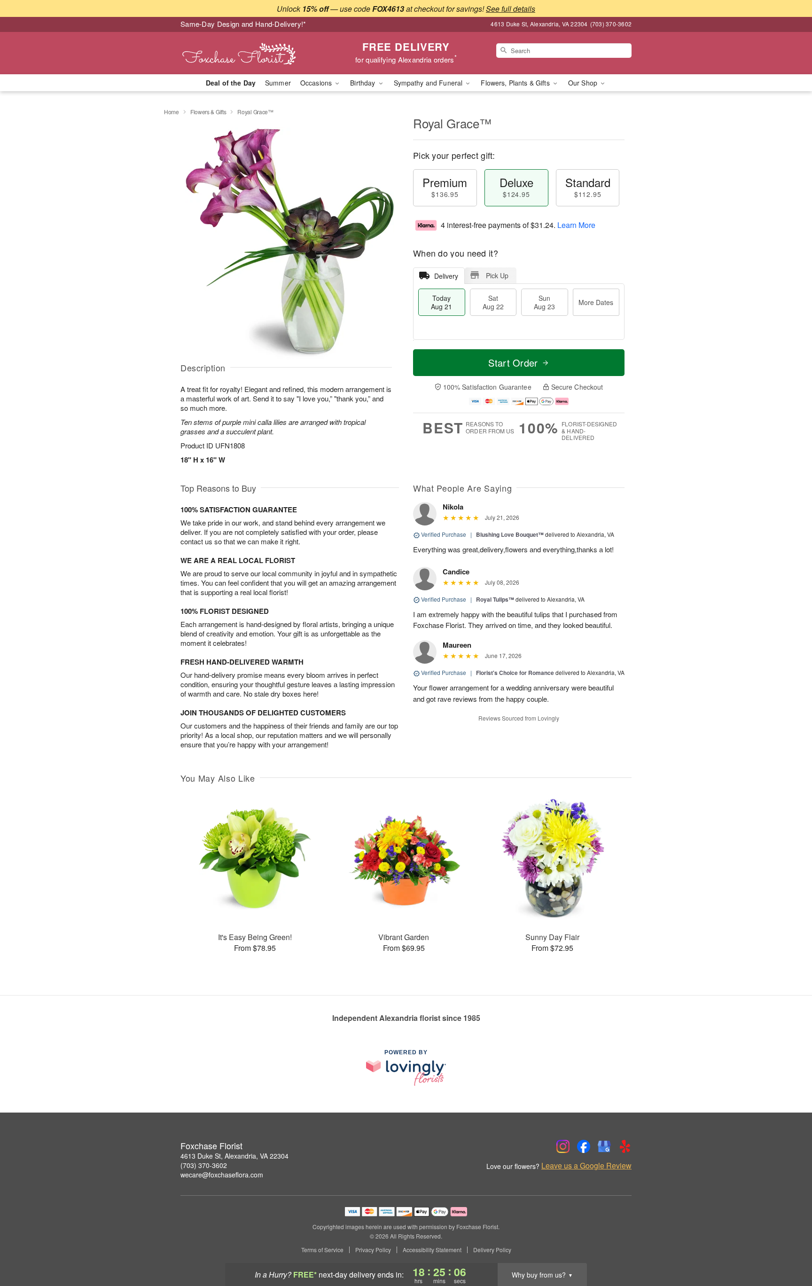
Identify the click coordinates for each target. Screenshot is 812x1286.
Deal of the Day (231, 82)
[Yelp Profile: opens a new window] (625, 1146)
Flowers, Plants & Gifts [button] (516, 82)
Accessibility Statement (432, 1250)
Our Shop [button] (583, 82)
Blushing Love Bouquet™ (510, 534)
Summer (278, 82)
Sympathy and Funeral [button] (429, 82)
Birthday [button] (363, 82)
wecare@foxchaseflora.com (221, 1174)
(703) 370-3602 (203, 1165)
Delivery (446, 276)
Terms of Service (322, 1250)
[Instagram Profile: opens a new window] (563, 1146)
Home (171, 112)
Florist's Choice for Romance (515, 672)
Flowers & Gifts (208, 112)
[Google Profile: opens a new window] (604, 1146)
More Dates (595, 302)
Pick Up (497, 275)
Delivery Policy (492, 1250)
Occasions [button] (317, 82)
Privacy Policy (373, 1250)
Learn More (576, 225)
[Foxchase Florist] (248, 53)
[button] (787, 1246)
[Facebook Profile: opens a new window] (583, 1146)
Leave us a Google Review (586, 1166)
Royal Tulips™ (495, 599)
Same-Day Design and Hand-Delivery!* (243, 24)
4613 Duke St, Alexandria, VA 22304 (234, 1156)
